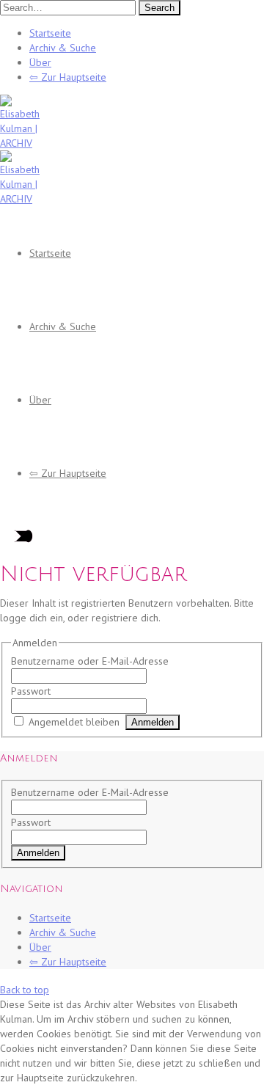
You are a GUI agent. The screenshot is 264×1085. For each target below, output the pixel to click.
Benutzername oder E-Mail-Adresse (90, 661)
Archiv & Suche (62, 47)
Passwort (31, 691)
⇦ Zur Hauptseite (67, 77)
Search (159, 7)
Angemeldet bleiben (74, 721)
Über (40, 62)
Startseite (50, 33)
